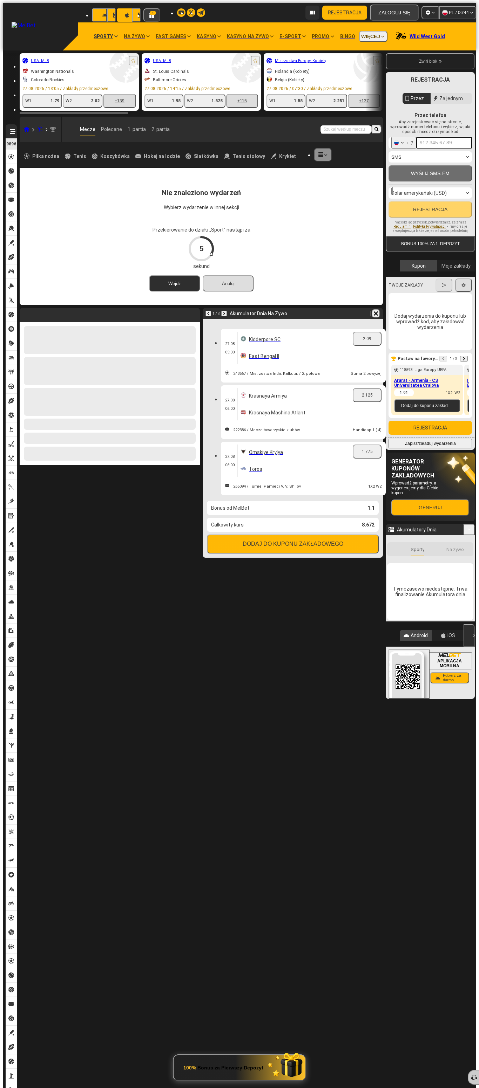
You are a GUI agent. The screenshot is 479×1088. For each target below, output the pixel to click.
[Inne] (323, 154)
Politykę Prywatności (429, 260)
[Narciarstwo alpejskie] (40, 129)
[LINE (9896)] (26, 129)
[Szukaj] (377, 129)
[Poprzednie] (25, 313)
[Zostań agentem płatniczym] (312, 13)
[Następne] (43, 313)
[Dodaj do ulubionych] (133, 60)
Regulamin (402, 260)
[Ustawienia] (430, 12)
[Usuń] (193, 313)
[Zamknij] (469, 919)
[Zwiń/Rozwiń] (469, 577)
